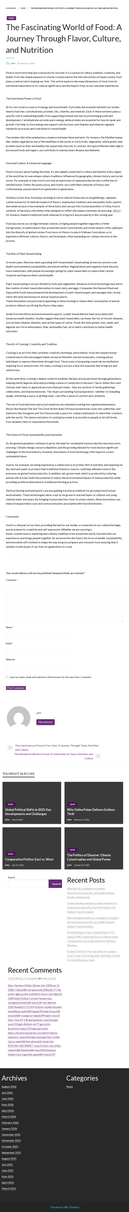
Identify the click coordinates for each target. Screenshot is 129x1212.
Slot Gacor (42, 993)
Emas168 (54, 1011)
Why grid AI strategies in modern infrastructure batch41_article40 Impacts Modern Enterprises (91, 893)
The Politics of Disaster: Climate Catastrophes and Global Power (89, 857)
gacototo (45, 1024)
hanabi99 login (40, 1011)
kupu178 (25, 1028)
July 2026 (7, 1092)
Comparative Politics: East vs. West (29, 859)
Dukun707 (49, 1054)
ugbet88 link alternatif (28, 1041)
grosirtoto (14, 1028)
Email (9, 643)
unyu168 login (27, 1037)
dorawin (57, 1006)
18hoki (117, 210)
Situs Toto (13, 1019)
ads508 (43, 989)
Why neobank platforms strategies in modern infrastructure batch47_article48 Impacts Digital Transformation (93, 922)
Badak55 (19, 1006)
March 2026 (9, 1116)
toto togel (22, 1054)
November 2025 (11, 1140)
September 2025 (11, 1152)
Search (11, 877)
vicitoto (39, 1006)
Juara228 (36, 1002)
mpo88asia (14, 1011)
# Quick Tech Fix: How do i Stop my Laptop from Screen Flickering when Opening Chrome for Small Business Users (93, 955)
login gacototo (39, 1028)
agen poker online (25, 993)
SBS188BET (26, 1045)
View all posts (45, 722)
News (23, 8)
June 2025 (7, 1170)
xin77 (36, 1024)
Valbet (12, 1054)
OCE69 (30, 1006)
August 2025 (9, 1158)
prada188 (25, 1002)
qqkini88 (26, 1011)
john (13, 63)
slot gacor (33, 989)
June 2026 (7, 1098)
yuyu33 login (50, 1019)
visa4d (48, 1006)
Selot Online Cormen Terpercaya (33, 998)
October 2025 (10, 1146)
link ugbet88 (35, 1054)
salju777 (52, 989)
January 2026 (9, 1128)
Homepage (11, 8)
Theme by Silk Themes (64, 1207)
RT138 (24, 1019)
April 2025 (8, 1182)
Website (10, 659)
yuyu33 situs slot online (47, 1045)
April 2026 (8, 1110)
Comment (12, 579)
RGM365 (13, 1045)
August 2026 (9, 1086)
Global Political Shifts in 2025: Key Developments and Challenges (28, 812)
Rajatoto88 (27, 1050)
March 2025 (9, 1188)
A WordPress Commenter (23, 978)
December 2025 (11, 1134)
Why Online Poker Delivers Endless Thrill (91, 812)
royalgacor (26, 1015)
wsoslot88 (14, 1015)
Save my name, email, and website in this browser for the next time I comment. (51, 677)
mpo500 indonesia (45, 1050)
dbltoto (27, 1024)
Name (10, 627)
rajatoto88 (14, 1050)
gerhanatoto (36, 1019)
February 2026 (10, 1122)
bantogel (41, 1037)
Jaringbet (13, 1002)
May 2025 (8, 1176)
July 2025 (7, 1164)
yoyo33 (55, 1015)
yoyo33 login (15, 1024)
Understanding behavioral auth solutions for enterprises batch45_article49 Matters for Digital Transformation (92, 907)
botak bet (48, 1041)
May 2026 (8, 1104)
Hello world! (48, 978)
